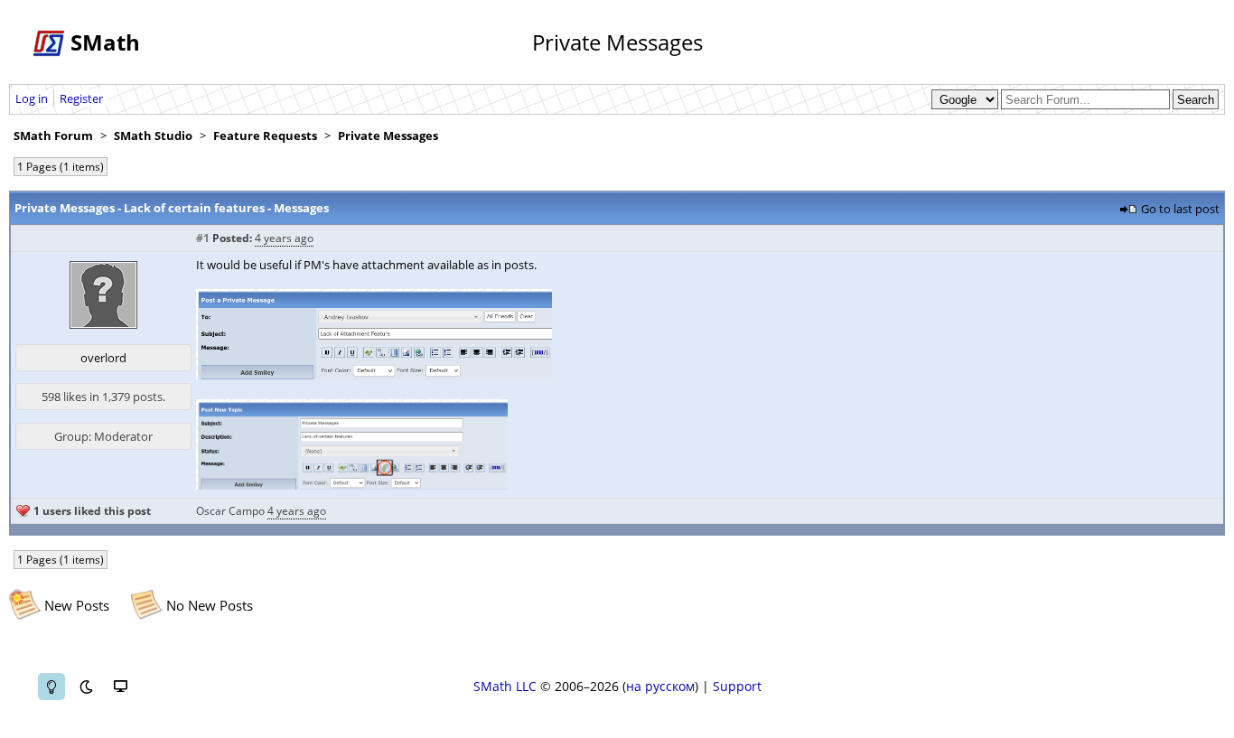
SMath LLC (505, 686)
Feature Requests (265, 135)
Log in (31, 98)
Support (737, 686)
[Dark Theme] (85, 686)
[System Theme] (120, 686)
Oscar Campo (230, 510)
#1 (203, 238)
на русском (660, 686)
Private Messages (388, 135)
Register (81, 98)
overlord (103, 358)
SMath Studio (153, 135)
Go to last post (1180, 209)
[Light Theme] (51, 686)
